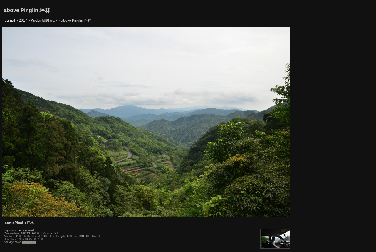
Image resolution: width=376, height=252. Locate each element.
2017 (23, 20)
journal (9, 20)
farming (22, 230)
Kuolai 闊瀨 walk (44, 20)
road (31, 230)
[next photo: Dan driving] (276, 122)
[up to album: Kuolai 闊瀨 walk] (146, 42)
